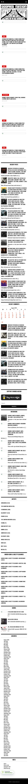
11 (5, 314)
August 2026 (6, 640)
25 (5, 317)
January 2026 (6, 651)
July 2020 (6, 754)
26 (9, 317)
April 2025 (6, 665)
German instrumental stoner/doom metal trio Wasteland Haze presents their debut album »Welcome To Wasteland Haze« (14, 151)
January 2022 (6, 726)
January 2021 (6, 744)
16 (23, 314)
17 (1, 316)
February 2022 (7, 724)
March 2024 (6, 685)
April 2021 (6, 740)
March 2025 (6, 666)
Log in (5, 763)
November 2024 (7, 672)
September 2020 (7, 751)
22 (20, 316)
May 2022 (6, 719)
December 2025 (7, 652)
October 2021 (6, 730)
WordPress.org (7, 768)
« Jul (2, 322)
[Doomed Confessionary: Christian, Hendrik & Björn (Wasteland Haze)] (14, 88)
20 (12, 316)
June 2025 (6, 662)
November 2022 (7, 710)
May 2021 (6, 738)
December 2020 (7, 746)
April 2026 (6, 646)
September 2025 (7, 657)
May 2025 (6, 663)
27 (12, 317)
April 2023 (6, 702)
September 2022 (7, 713)
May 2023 (6, 701)
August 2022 (6, 715)
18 (5, 316)
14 (16, 314)
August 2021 (6, 733)
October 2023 (7, 693)
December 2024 (7, 671)
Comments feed (7, 767)
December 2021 (7, 727)
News (4, 36)
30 (23, 317)
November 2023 (7, 691)
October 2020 (7, 749)
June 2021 (6, 737)
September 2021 (7, 732)
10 (1, 314)
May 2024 (6, 682)
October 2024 (7, 674)
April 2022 (6, 721)
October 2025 (7, 655)
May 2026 (6, 644)
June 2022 (6, 718)
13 (12, 314)
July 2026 (6, 641)
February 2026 (7, 649)
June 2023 (6, 699)
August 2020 (6, 752)
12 (8, 314)
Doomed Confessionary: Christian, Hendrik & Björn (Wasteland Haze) (13, 98)
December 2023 (7, 690)
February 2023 (7, 705)
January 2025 (6, 669)
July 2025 (6, 660)
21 (16, 316)
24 (1, 317)
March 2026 (6, 647)
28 (16, 317)
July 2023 (6, 697)
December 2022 (7, 708)
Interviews (5, 95)
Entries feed (6, 765)
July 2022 (6, 716)
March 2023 (6, 704)
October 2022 (7, 712)
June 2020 (6, 755)
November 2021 (7, 729)
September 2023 (7, 694)
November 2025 (7, 654)
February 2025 (7, 668)
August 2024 (6, 677)
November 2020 (7, 747)
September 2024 (7, 676)
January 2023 (6, 707)
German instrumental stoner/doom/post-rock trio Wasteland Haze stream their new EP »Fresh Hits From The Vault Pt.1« (13, 124)
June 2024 (6, 680)
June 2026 (6, 643)
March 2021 (6, 741)
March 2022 (6, 723)
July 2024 (6, 679)
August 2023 (6, 696)
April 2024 (6, 683)
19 (8, 316)
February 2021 (7, 743)
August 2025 (6, 658)
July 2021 (6, 735)
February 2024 (7, 687)
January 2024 (6, 688)
